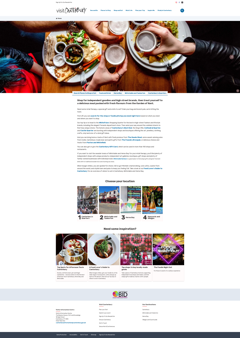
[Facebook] (179, 2)
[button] (8, 57)
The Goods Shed (135, 137)
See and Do (94, 10)
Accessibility (73, 335)
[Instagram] (176, 2)
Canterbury (145, 309)
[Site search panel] (182, 10)
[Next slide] (232, 57)
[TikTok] (182, 2)
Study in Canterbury (164, 10)
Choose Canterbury (105, 320)
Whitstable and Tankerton (150, 313)
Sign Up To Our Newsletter (107, 316)
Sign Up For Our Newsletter (64, 2)
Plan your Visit (103, 309)
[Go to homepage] (71, 10)
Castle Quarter (87, 131)
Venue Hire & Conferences (107, 326)
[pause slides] (237, 90)
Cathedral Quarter (152, 128)
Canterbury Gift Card (108, 147)
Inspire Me (151, 10)
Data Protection (62, 335)
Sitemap (93, 335)
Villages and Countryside (149, 320)
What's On (129, 10)
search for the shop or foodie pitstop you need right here (115, 116)
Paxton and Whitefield (96, 143)
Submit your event (105, 313)
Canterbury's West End (122, 128)
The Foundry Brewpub (131, 140)
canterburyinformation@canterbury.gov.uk (71, 323)
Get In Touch (103, 323)
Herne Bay (145, 316)
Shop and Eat (118, 10)
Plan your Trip (140, 10)
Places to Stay (106, 10)
